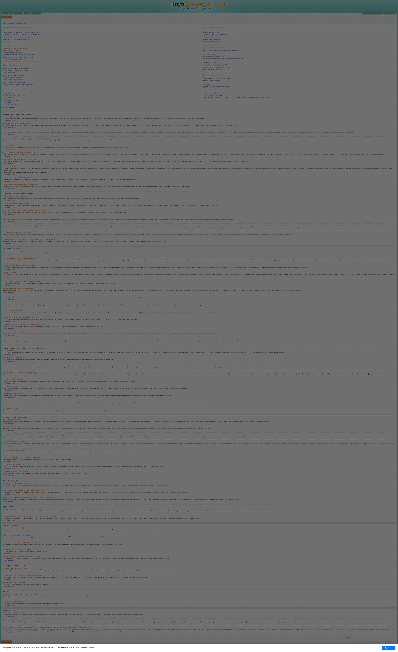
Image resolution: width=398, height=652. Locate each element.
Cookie (38, 647)
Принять (388, 648)
